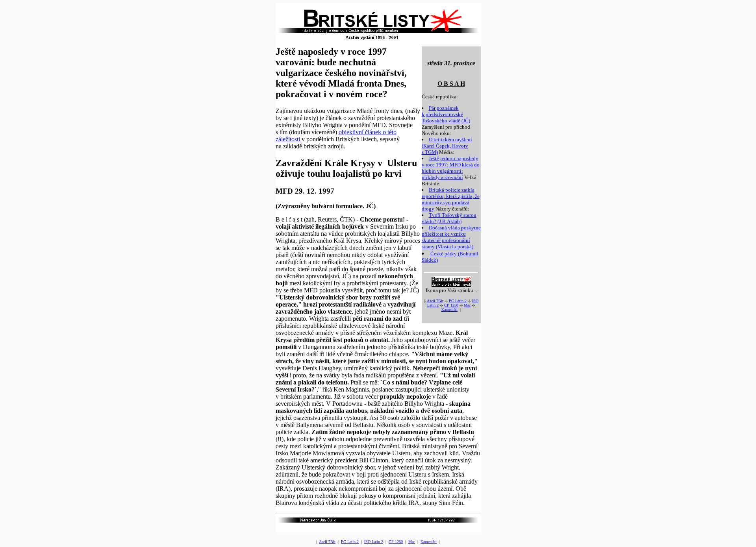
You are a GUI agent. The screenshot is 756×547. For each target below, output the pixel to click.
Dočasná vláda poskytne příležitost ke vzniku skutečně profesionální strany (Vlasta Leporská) (451, 237)
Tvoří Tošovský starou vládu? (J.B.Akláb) (449, 218)
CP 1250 (451, 305)
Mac (467, 305)
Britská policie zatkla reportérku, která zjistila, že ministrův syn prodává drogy (451, 199)
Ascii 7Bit (435, 301)
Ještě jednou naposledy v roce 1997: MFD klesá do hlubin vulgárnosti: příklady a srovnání (451, 167)
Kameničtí (449, 309)
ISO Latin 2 (373, 542)
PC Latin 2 (458, 301)
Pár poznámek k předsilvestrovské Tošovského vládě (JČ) (446, 114)
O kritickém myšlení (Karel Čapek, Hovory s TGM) (447, 146)
